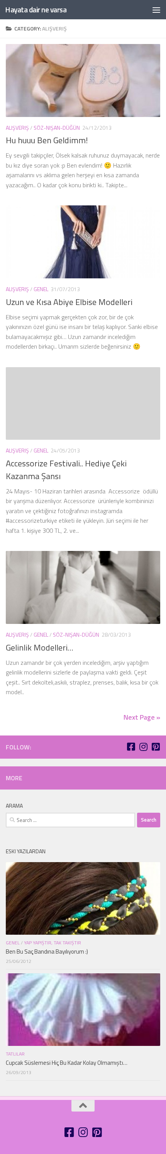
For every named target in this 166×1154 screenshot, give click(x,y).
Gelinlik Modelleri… (39, 647)
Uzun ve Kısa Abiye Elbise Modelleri (69, 301)
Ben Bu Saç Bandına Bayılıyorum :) (47, 951)
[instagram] (143, 746)
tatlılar (15, 1053)
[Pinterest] (155, 746)
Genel (41, 289)
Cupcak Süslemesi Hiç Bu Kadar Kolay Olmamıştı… (66, 1062)
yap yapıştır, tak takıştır (52, 942)
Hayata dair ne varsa (35, 9)
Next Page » (142, 717)
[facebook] (131, 746)
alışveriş (17, 128)
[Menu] (156, 9)
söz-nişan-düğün (57, 128)
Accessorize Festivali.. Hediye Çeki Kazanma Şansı (66, 470)
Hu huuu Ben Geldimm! (47, 140)
